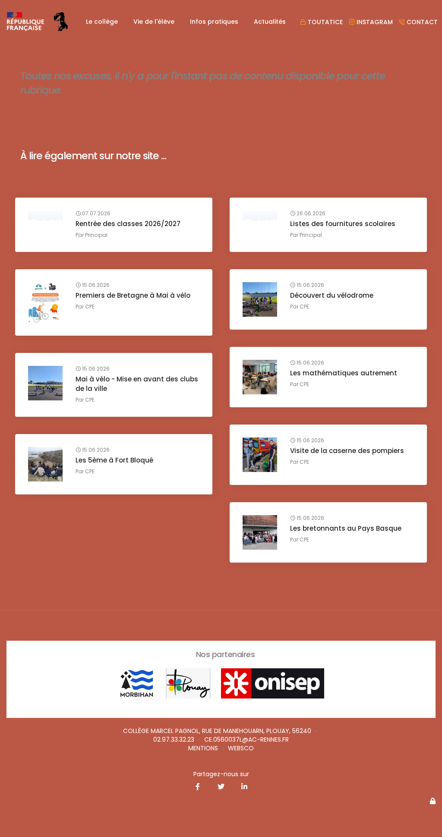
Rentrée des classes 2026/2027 (128, 223)
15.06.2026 (95, 285)
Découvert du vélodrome (331, 295)
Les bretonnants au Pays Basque (345, 528)
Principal (96, 235)
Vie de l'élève (153, 21)
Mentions (203, 748)
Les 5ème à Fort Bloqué (114, 460)
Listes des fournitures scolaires (342, 223)
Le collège (102, 21)
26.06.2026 (310, 213)
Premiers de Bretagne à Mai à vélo (133, 295)
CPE (90, 306)
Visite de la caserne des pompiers (347, 450)
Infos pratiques (214, 21)
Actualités (270, 21)
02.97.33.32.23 (173, 739)
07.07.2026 (95, 213)
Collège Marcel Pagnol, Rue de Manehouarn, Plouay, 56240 (217, 731)
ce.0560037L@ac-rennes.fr (246, 739)
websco (241, 748)
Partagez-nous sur (221, 774)
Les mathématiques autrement (343, 373)
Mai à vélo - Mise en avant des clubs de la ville (137, 383)
